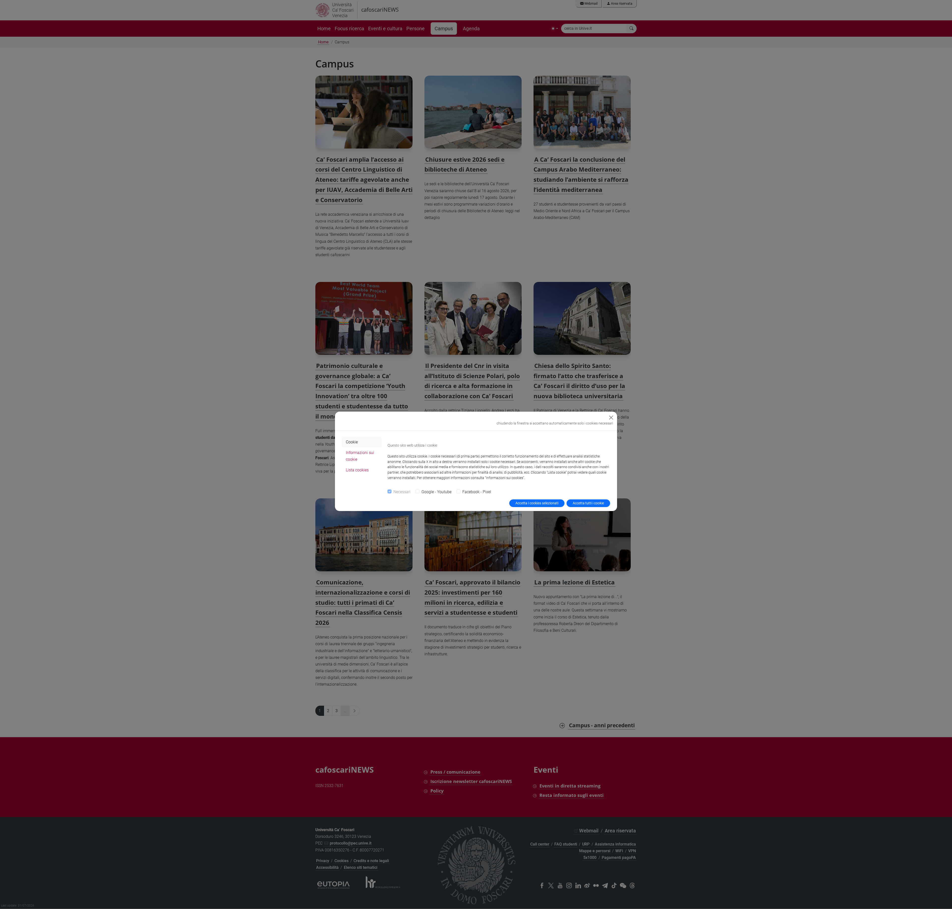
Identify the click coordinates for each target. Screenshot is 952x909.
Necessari (402, 491)
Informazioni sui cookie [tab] (360, 456)
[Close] (611, 418)
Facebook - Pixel (476, 491)
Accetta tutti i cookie (588, 503)
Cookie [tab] (352, 442)
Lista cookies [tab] (357, 470)
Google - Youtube (436, 491)
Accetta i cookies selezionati (536, 503)
